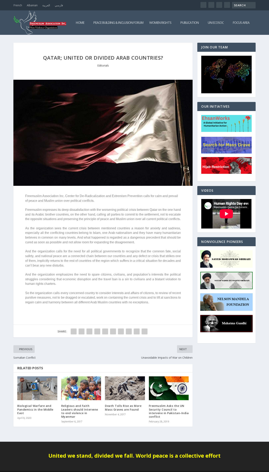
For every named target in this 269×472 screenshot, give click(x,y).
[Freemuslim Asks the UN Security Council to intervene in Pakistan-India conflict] (169, 388)
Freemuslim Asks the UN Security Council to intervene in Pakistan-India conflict (169, 411)
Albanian (32, 5)
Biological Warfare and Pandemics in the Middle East (35, 409)
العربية (46, 5)
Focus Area (241, 23)
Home (80, 23)
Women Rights (160, 23)
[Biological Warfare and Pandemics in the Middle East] (37, 388)
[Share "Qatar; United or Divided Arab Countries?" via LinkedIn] (113, 331)
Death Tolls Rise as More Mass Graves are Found (123, 407)
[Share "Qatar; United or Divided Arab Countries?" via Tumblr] (97, 331)
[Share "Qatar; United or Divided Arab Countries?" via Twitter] (81, 331)
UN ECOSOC (216, 23)
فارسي (59, 5)
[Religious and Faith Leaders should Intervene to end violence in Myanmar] (81, 388)
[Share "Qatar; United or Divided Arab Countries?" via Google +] (89, 331)
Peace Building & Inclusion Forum (118, 23)
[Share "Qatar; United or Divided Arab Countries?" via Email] (137, 331)
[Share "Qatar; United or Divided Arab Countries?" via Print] (144, 331)
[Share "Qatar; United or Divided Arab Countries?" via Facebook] (74, 331)
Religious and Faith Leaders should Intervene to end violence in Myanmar (79, 411)
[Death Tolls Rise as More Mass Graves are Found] (125, 388)
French (17, 5)
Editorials (103, 65)
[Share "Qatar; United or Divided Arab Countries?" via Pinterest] (105, 331)
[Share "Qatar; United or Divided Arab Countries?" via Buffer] (121, 331)
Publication (189, 23)
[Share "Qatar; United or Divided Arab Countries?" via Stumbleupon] (129, 331)
